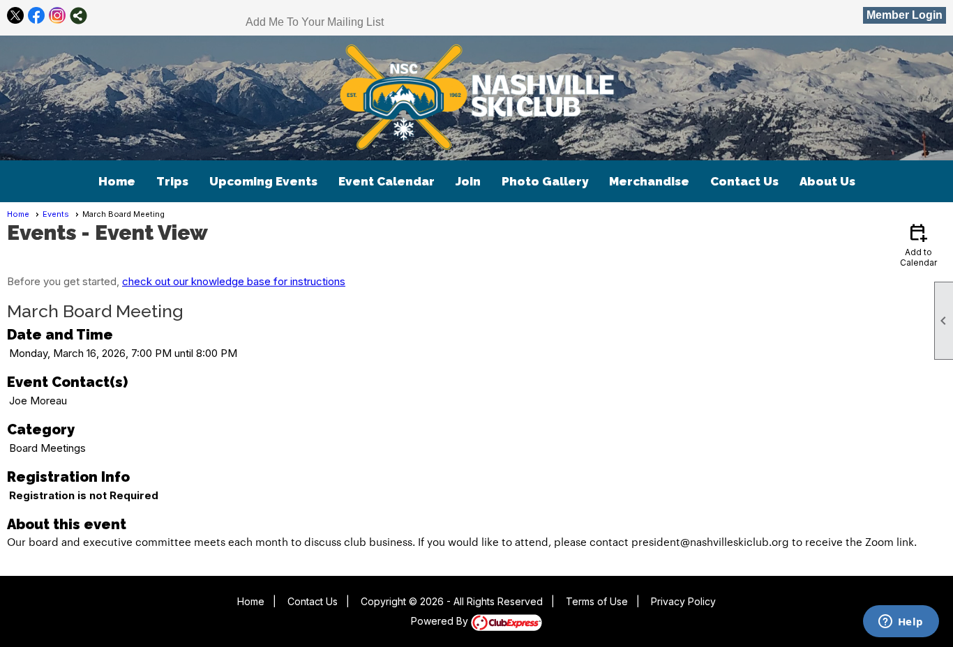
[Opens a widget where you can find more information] (900, 622)
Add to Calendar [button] (918, 244)
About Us (827, 181)
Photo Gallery (545, 181)
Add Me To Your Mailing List (315, 22)
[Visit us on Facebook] (36, 15)
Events (56, 214)
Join (468, 181)
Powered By (441, 621)
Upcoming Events (263, 181)
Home (116, 181)
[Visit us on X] (15, 15)
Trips (172, 181)
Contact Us (744, 181)
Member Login (904, 15)
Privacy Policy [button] (683, 601)
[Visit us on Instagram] (57, 15)
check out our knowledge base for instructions (233, 281)
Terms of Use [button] (597, 601)
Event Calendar (386, 181)
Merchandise (649, 181)
